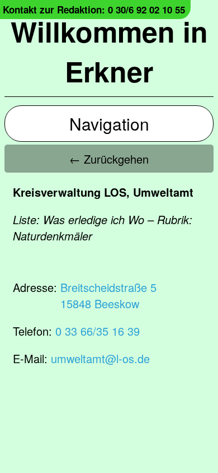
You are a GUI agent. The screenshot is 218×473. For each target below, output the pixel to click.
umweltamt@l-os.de (100, 358)
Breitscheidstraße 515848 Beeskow (108, 295)
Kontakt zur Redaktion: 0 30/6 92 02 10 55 (94, 9)
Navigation (109, 124)
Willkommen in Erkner (109, 51)
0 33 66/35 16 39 (97, 331)
